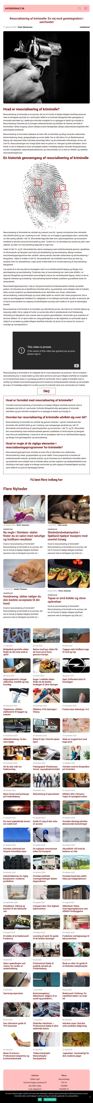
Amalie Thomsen (20, 589)
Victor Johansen (23, 525)
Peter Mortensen (25, 27)
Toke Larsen (62, 525)
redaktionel (85, 27)
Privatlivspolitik (50, 1099)
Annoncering (64, 1079)
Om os (64, 1082)
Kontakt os (64, 1089)
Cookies (64, 1086)
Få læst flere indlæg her (46, 479)
